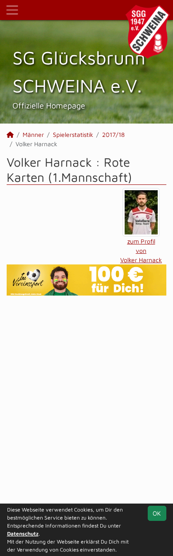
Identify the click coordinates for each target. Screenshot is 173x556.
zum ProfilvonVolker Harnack (141, 250)
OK (157, 513)
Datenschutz (23, 533)
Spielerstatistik (73, 134)
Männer (33, 134)
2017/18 (113, 134)
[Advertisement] (86, 401)
